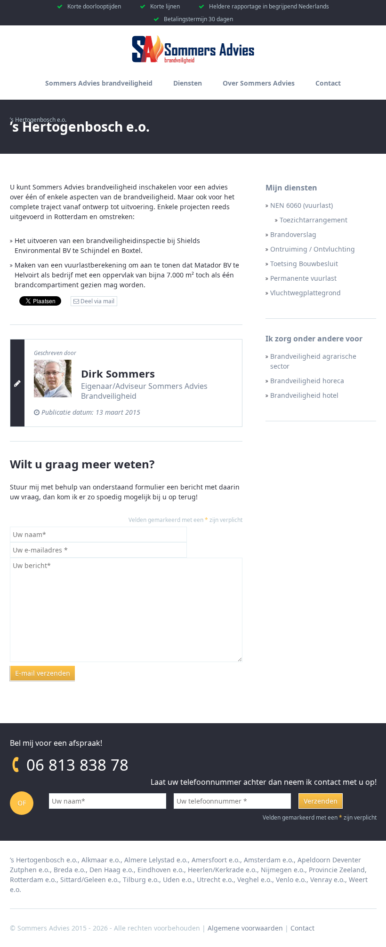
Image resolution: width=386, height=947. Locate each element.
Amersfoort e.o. (216, 859)
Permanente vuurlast (303, 278)
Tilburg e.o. (141, 879)
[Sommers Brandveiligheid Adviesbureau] (193, 61)
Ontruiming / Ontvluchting (312, 249)
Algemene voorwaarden (245, 927)
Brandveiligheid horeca (307, 380)
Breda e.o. (70, 869)
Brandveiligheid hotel (304, 395)
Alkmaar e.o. (101, 859)
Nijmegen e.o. (283, 869)
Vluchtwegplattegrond (305, 292)
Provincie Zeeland (337, 869)
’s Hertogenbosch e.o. (44, 859)
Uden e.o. (178, 879)
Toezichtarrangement (313, 219)
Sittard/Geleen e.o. (89, 879)
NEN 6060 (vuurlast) (301, 205)
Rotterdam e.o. (33, 879)
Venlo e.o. (291, 879)
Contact (328, 83)
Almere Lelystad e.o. (156, 859)
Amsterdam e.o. (269, 859)
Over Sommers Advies (259, 83)
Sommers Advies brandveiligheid (99, 83)
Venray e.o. (327, 879)
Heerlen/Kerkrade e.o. (222, 869)
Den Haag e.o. (111, 869)
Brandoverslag (293, 234)
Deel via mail (96, 301)
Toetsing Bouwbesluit (304, 263)
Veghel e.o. (254, 879)
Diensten (187, 83)
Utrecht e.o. (215, 879)
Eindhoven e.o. (160, 869)
